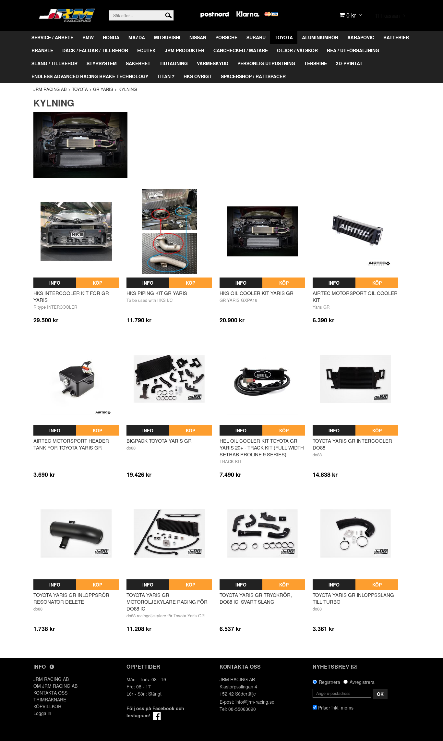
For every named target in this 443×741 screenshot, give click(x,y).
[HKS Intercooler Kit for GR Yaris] (76, 232)
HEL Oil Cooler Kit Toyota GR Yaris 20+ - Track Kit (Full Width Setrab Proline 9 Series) (262, 447)
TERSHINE (315, 63)
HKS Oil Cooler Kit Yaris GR (256, 293)
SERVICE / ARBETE (52, 37)
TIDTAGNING (174, 63)
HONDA (111, 37)
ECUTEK (146, 50)
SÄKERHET (138, 63)
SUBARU (256, 37)
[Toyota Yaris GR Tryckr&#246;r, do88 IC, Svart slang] (262, 533)
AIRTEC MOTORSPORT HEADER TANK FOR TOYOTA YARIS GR (71, 444)
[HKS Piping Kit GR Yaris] (169, 232)
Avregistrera (362, 682)
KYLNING (127, 89)
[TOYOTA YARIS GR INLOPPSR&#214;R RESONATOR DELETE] (76, 533)
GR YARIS (103, 89)
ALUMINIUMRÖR (320, 37)
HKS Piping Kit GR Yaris (156, 293)
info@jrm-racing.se (254, 701)
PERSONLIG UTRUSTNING (266, 63)
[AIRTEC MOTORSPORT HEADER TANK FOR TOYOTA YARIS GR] (76, 379)
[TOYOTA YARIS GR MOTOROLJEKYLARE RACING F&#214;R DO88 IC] (169, 533)
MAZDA (136, 37)
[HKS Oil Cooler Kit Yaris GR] (262, 232)
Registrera (329, 682)
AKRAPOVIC (360, 37)
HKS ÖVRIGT (198, 76)
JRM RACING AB (50, 89)
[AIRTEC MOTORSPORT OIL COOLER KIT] (355, 232)
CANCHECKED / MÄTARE (240, 50)
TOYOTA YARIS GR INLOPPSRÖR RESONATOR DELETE (71, 598)
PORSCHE (226, 37)
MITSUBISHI (167, 37)
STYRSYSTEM (102, 63)
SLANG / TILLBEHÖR (54, 63)
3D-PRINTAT (349, 63)
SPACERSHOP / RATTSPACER (253, 76)
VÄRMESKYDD (212, 63)
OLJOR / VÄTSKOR (297, 50)
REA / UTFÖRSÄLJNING (353, 50)
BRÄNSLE (42, 50)
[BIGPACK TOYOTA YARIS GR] (169, 379)
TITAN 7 (165, 76)
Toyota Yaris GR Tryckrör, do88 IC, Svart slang (256, 598)
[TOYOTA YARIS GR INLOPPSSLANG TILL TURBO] (355, 533)
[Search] (168, 14)
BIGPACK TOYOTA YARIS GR (159, 440)
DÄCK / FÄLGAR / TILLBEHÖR (95, 50)
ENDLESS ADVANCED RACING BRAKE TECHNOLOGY (89, 76)
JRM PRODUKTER (184, 50)
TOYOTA (284, 37)
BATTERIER (396, 37)
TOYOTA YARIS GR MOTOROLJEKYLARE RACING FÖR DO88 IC (167, 601)
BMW (88, 37)
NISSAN (197, 37)
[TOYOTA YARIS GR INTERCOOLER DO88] (355, 379)
